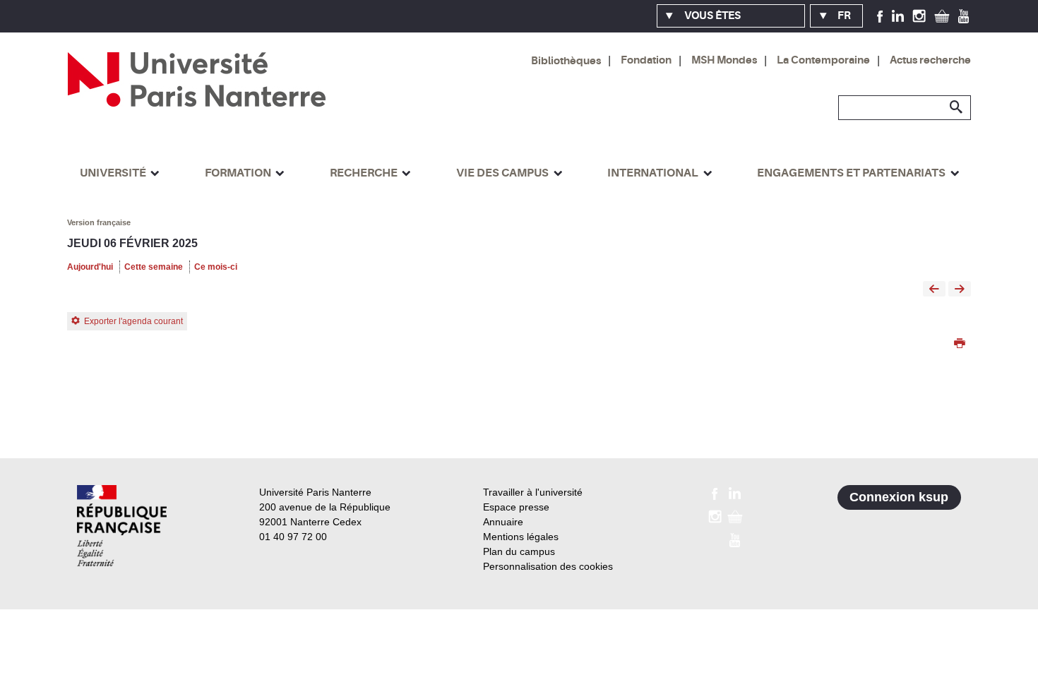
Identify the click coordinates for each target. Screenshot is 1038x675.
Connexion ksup (898, 497)
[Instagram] (919, 15)
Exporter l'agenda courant (133, 321)
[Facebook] (880, 15)
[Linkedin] (898, 15)
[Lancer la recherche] (957, 107)
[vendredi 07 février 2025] (959, 290)
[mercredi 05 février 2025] (934, 290)
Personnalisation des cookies (548, 566)
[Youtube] (963, 15)
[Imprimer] (959, 344)
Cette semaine (153, 267)
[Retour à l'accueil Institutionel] (122, 525)
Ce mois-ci (215, 267)
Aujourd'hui (90, 267)
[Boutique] (942, 15)
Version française (99, 222)
